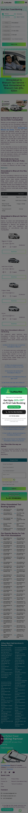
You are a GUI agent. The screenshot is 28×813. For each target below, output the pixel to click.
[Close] (26, 389)
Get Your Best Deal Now (15, 412)
